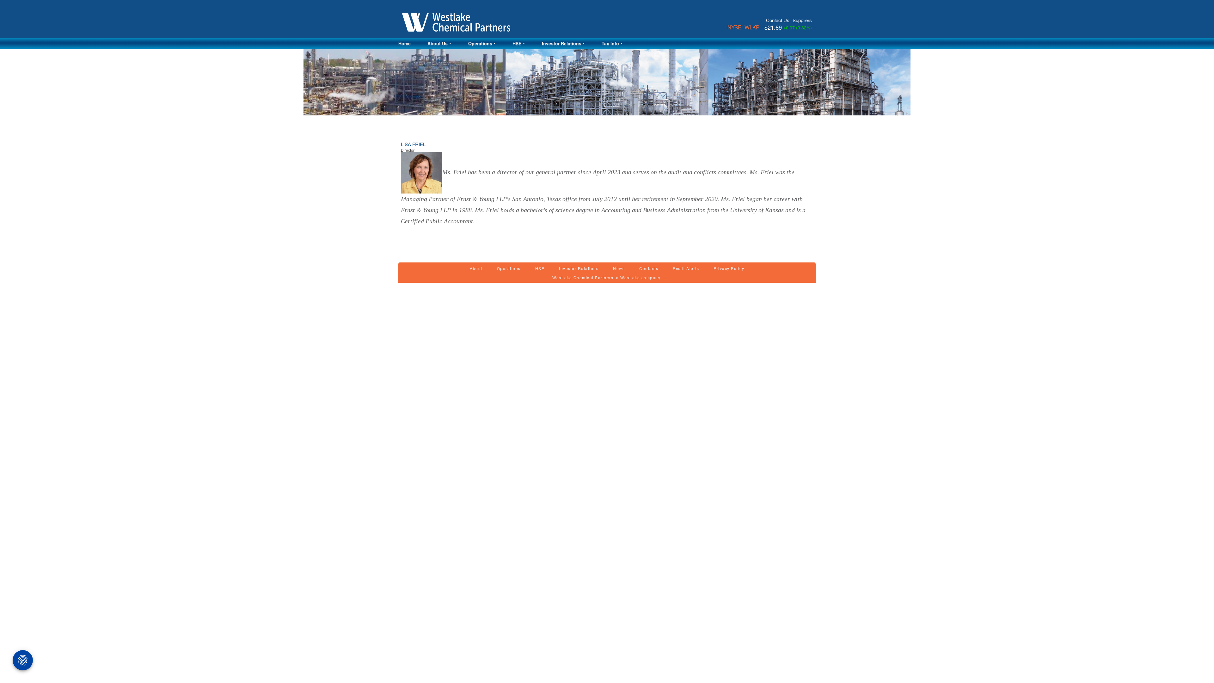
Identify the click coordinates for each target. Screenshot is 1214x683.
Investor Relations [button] (561, 43)
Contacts (648, 268)
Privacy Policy (729, 268)
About (476, 268)
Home (404, 43)
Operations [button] (480, 43)
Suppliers (802, 20)
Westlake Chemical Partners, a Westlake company (606, 277)
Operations (509, 268)
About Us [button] (437, 43)
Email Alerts (686, 268)
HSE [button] (516, 43)
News (619, 268)
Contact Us (777, 20)
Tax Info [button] (610, 43)
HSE (540, 268)
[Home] (458, 22)
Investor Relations (578, 268)
